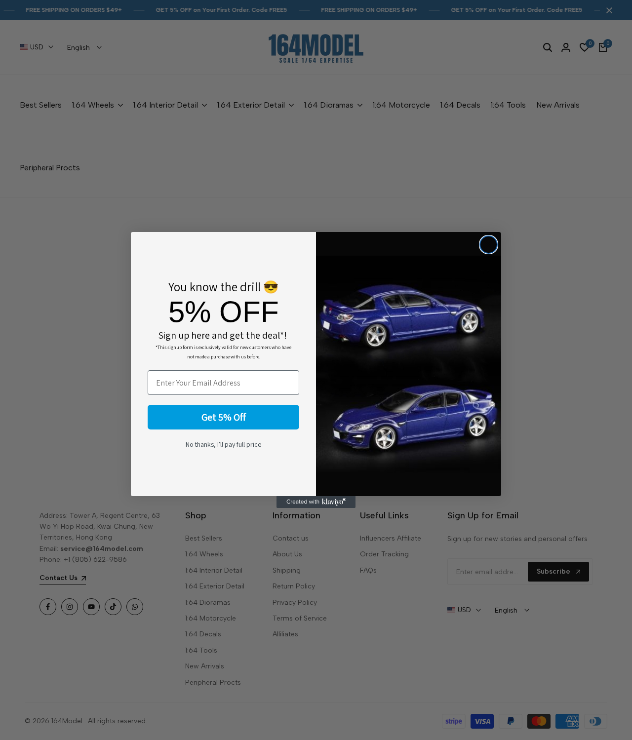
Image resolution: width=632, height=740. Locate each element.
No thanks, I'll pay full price (223, 444)
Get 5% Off (223, 417)
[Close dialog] (488, 244)
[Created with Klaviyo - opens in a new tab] (316, 502)
